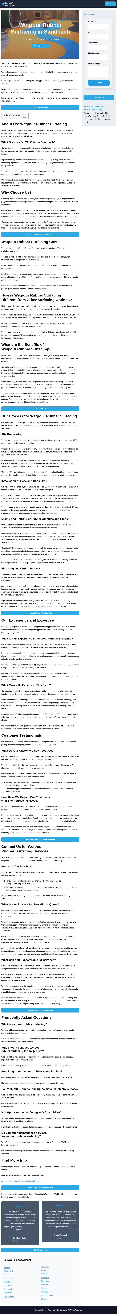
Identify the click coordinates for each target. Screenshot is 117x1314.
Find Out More (40, 409)
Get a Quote (39, 46)
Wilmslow (45, 1266)
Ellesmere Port (47, 1295)
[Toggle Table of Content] (23, 116)
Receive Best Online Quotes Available (40, 839)
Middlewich (13, 1181)
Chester (44, 1292)
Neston (44, 1299)
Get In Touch (99, 97)
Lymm (43, 1270)
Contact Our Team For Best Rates (40, 234)
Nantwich (8, 1285)
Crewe (21, 1181)
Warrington (45, 1281)
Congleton (29, 1181)
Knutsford (8, 1293)
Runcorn (44, 1285)
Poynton (44, 1274)
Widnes (44, 1288)
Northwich (8, 1289)
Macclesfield (9, 1296)
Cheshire (45, 1277)
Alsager (4, 1181)
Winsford (7, 1282)
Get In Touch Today (40, 107)
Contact (110, 4)
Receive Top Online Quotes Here (40, 1010)
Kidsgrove (38, 1181)
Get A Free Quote (40, 1250)
